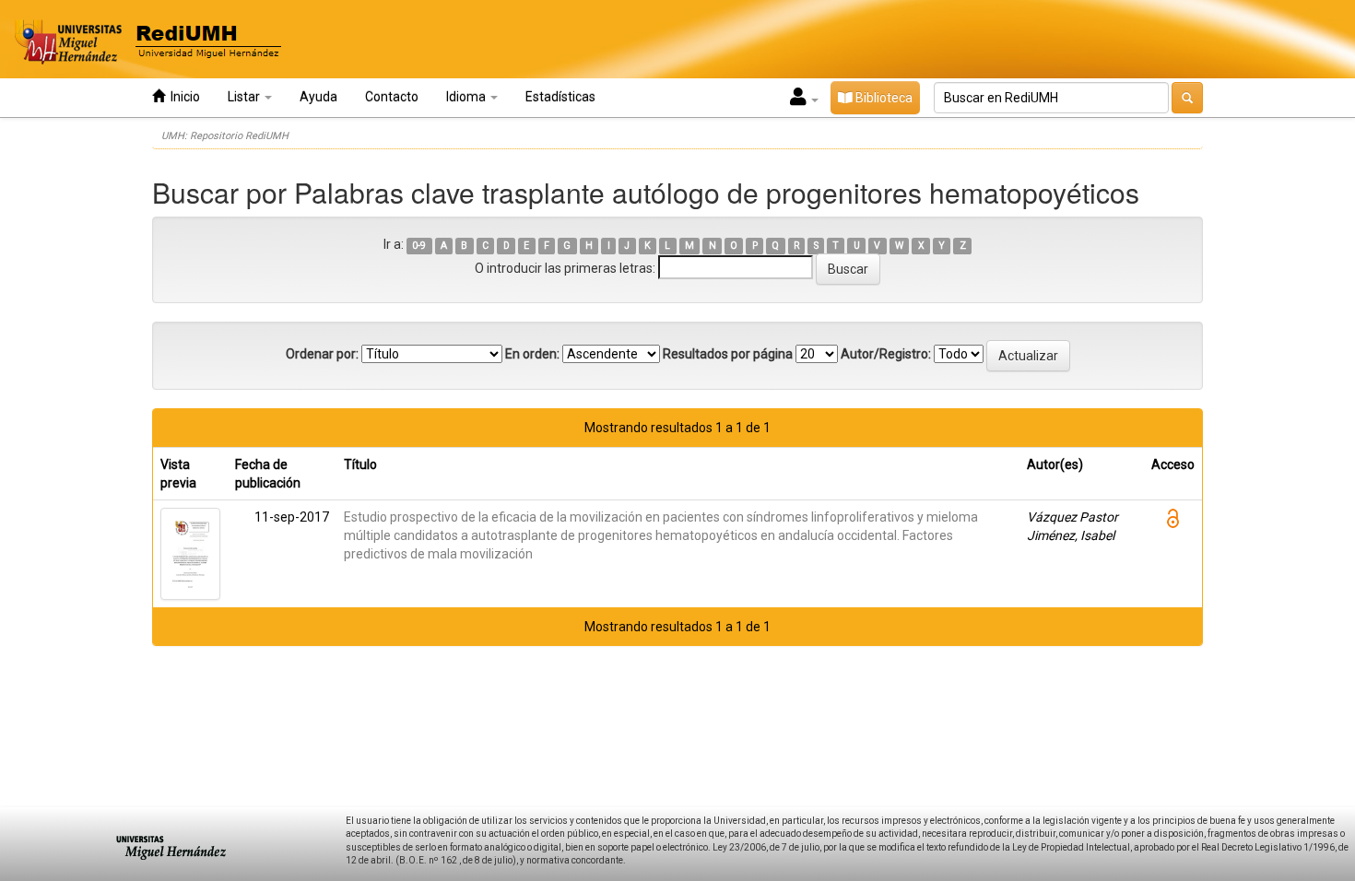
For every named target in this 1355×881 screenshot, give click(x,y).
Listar (245, 96)
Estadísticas (560, 96)
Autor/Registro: (886, 354)
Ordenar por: (322, 354)
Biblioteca (883, 97)
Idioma (467, 96)
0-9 (419, 246)
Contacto (391, 96)
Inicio (182, 96)
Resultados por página (728, 354)
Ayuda (318, 96)
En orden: (532, 354)
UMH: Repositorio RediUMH (225, 136)
